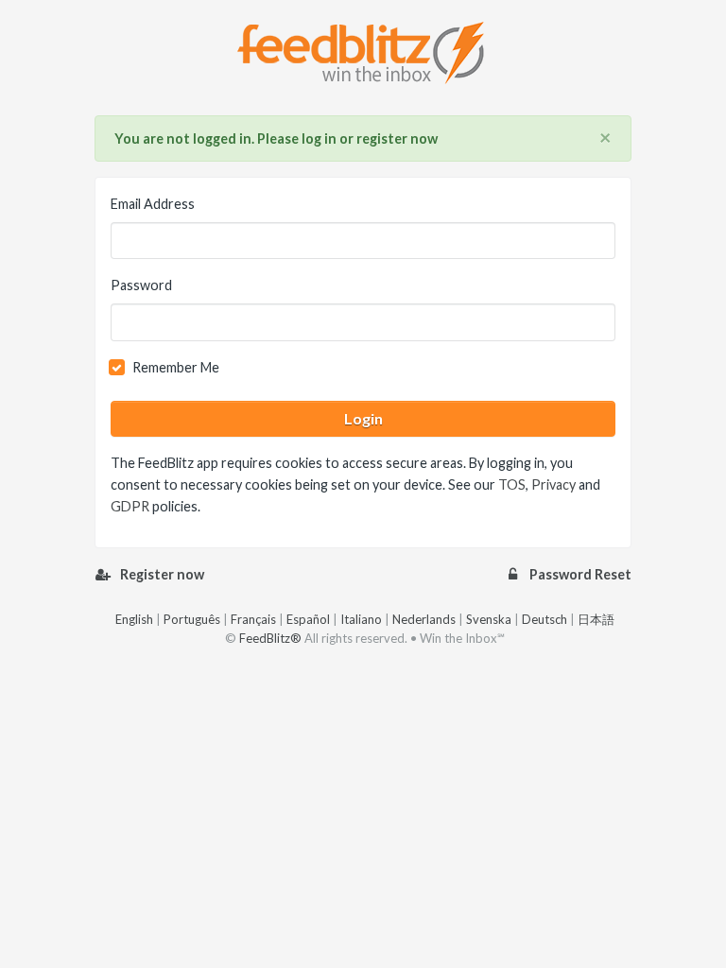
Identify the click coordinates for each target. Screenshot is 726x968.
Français (253, 619)
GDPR (130, 506)
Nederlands (424, 619)
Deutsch (544, 619)
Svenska (488, 619)
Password (141, 285)
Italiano (361, 619)
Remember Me (175, 367)
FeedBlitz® (270, 638)
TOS (512, 484)
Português (192, 619)
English (134, 619)
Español (308, 619)
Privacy (553, 484)
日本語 (596, 619)
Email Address (153, 204)
